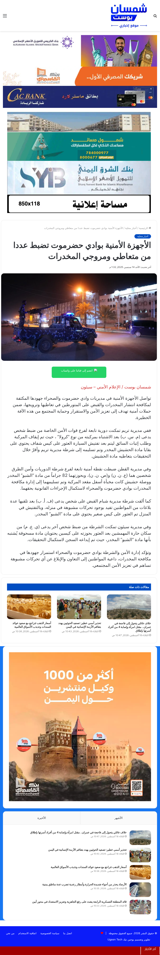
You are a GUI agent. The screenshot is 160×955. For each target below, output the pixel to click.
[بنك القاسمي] (80, 75)
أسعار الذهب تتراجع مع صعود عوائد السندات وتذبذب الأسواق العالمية (89, 867)
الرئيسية (144, 228)
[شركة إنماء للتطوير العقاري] (79, 121)
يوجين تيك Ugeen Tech (121, 939)
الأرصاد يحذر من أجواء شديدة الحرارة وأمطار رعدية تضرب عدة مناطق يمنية (84, 884)
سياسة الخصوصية (49, 933)
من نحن (10, 933)
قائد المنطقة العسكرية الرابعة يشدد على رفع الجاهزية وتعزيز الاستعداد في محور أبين (79, 901)
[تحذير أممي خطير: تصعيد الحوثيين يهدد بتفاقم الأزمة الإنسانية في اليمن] (79, 606)
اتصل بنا (67, 933)
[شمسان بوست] (128, 15)
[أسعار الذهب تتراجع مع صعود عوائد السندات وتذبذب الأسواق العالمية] (29, 606)
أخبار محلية (131, 228)
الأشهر (119, 818)
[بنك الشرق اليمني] (79, 177)
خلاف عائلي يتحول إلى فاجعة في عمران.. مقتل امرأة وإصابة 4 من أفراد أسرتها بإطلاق (129, 626)
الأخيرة (41, 818)
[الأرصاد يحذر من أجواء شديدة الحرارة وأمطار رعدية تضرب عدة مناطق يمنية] (140, 889)
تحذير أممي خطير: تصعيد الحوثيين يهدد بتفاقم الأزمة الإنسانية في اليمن (87, 849)
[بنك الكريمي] (80, 50)
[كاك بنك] (80, 96)
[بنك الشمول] (79, 146)
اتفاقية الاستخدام (27, 933)
